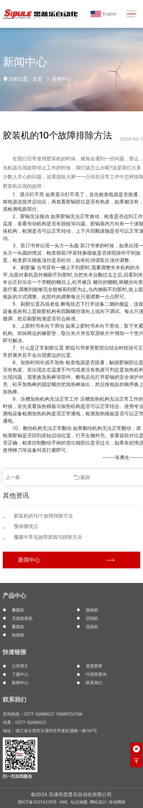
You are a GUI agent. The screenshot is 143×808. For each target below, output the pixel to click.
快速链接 (14, 651)
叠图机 (18, 610)
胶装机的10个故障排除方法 (43, 516)
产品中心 (14, 595)
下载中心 (20, 674)
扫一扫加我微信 (17, 776)
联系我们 (94, 682)
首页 (37, 79)
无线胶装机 (22, 618)
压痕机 (92, 626)
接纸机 (92, 610)
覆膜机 (18, 626)
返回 (85, 477)
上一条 (13, 477)
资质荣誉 (94, 666)
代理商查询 (96, 674)
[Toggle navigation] (131, 14)
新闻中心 (62, 79)
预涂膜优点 (26, 526)
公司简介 (20, 666)
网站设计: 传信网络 (107, 802)
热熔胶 (18, 635)
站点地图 (79, 802)
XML (63, 802)
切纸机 (92, 618)
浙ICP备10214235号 (37, 802)
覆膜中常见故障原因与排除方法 (48, 537)
